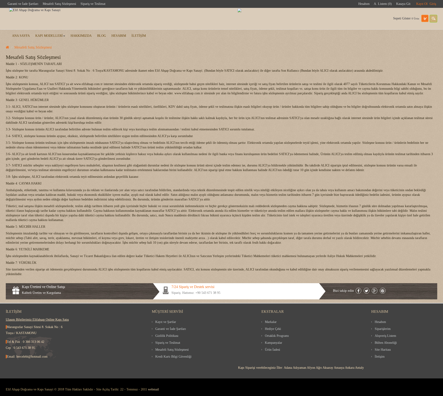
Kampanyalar (273, 342)
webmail (153, 389)
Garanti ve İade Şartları (23, 4)
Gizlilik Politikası (166, 336)
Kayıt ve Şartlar (165, 322)
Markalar (271, 322)
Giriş (433, 4)
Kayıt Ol (422, 4)
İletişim (380, 356)
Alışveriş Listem (385, 336)
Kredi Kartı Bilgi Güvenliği (173, 356)
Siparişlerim (383, 329)
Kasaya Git (403, 4)
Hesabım (364, 4)
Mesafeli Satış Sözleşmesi (59, 4)
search (433, 18)
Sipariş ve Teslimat (93, 4)
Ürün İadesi (272, 349)
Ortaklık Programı (277, 336)
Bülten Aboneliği (386, 342)
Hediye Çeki (273, 329)
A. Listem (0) (383, 4)
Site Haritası (383, 349)
